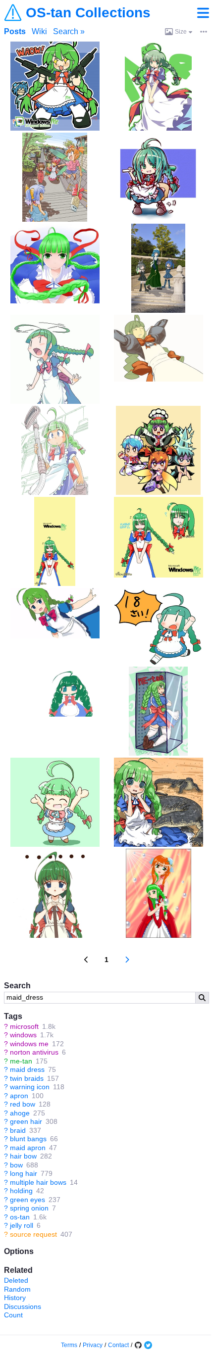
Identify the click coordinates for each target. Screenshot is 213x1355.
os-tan (20, 1217)
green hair (26, 1121)
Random (17, 1289)
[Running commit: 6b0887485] (138, 1345)
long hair (23, 1173)
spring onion (29, 1208)
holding (21, 1191)
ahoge (20, 1113)
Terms (69, 1345)
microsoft (24, 1026)
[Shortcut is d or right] (127, 959)
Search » (69, 31)
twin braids (27, 1078)
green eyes (27, 1200)
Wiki (39, 31)
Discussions (22, 1306)
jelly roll (21, 1225)
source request (33, 1234)
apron (19, 1096)
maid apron (28, 1148)
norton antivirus (34, 1052)
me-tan (21, 1061)
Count (13, 1315)
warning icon (30, 1087)
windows (23, 1035)
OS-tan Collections (88, 13)
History (15, 1298)
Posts (15, 31)
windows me (29, 1044)
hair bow (23, 1156)
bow (16, 1165)
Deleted (16, 1280)
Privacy (93, 1345)
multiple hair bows (38, 1182)
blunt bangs (28, 1139)
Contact (118, 1345)
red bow (22, 1104)
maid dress (27, 1069)
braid (18, 1130)
